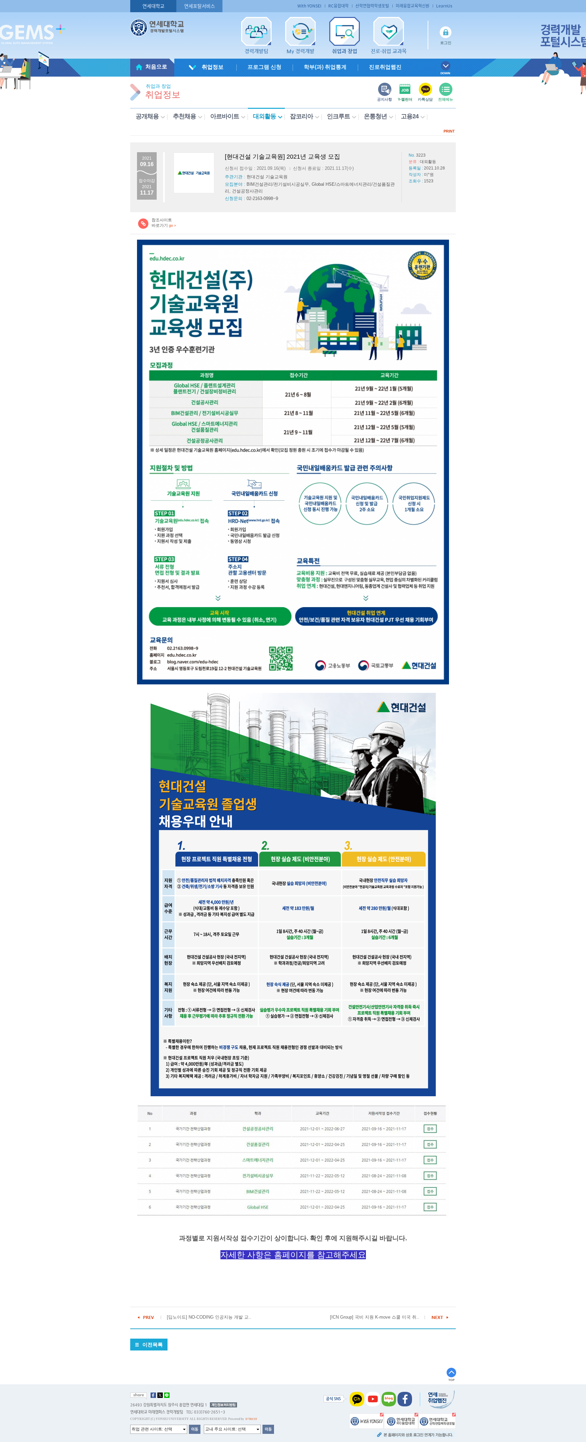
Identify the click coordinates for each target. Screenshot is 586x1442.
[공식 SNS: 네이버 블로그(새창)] (389, 1398)
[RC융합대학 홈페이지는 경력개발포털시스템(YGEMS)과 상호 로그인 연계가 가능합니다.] (401, 1420)
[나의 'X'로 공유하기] (160, 1395)
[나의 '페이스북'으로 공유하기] (153, 1395)
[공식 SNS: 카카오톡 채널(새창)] (357, 1398)
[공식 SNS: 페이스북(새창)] (404, 1398)
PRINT (449, 131)
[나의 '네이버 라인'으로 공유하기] (167, 1395)
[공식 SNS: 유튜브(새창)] (373, 1398)
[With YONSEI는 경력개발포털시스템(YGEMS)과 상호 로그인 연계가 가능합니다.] (366, 1420)
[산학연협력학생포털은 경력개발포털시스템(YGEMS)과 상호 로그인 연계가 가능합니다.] (437, 1420)
